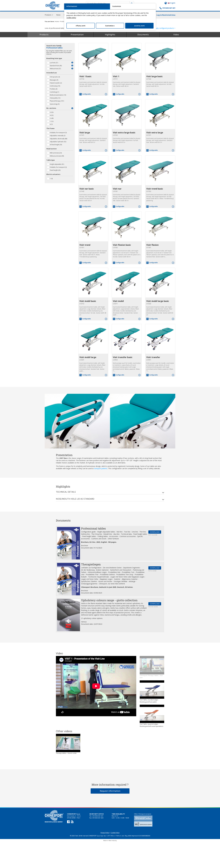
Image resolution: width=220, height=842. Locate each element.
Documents (143, 34)
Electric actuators (53, 174)
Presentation (77, 34)
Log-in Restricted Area (166, 15)
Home (57, 21)
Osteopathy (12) (55, 98)
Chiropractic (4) (55, 77)
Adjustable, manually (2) (57, 136)
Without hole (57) (55, 69)
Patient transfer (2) (56, 83)
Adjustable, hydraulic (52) (58, 142)
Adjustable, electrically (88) (58, 139)
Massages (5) (54, 80)
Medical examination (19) (58, 95)
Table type (50, 160)
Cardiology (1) (54, 92)
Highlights (110, 34)
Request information (110, 790)
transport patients (100, 468)
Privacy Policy (105, 833)
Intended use (51, 73)
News (58, 15)
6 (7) (51, 124)
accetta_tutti (139, 26)
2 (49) (51, 118)
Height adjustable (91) (57, 164)
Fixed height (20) (55, 170)
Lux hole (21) (54, 63)
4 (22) (51, 115)
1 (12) (51, 121)
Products (44, 34)
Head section (51, 149)
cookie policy (71, 18)
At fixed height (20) (56, 145)
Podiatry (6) (53, 89)
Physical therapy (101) (57, 101)
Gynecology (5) (54, 104)
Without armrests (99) (57, 156)
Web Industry (113, 840)
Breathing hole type (54, 58)
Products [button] (48, 15)
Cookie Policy (115, 833)
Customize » (110, 26)
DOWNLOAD (155, 532)
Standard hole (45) (56, 66)
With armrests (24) (56, 153)
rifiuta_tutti (80, 26)
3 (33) (51, 112)
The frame (50, 128)
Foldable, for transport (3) (58, 133)
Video (176, 34)
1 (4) (51, 179)
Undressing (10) (55, 86)
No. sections (51, 108)
